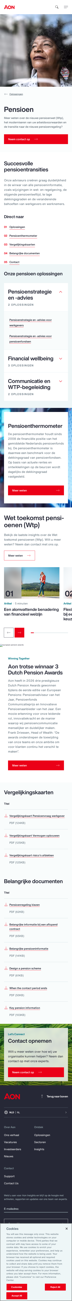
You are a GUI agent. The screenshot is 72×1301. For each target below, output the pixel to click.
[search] (57, 7)
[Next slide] (19, 632)
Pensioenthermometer (23, 236)
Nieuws (8, 1156)
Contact (14, 262)
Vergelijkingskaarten (22, 244)
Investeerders (12, 1149)
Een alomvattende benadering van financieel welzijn (31, 611)
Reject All (55, 1287)
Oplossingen (16, 94)
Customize (16, 1287)
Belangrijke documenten (24, 253)
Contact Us (11, 1183)
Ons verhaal (11, 1135)
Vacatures (10, 1142)
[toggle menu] (66, 7)
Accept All (17, 1295)
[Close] (66, 1228)
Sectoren (40, 1142)
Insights (39, 1149)
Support (9, 1176)
